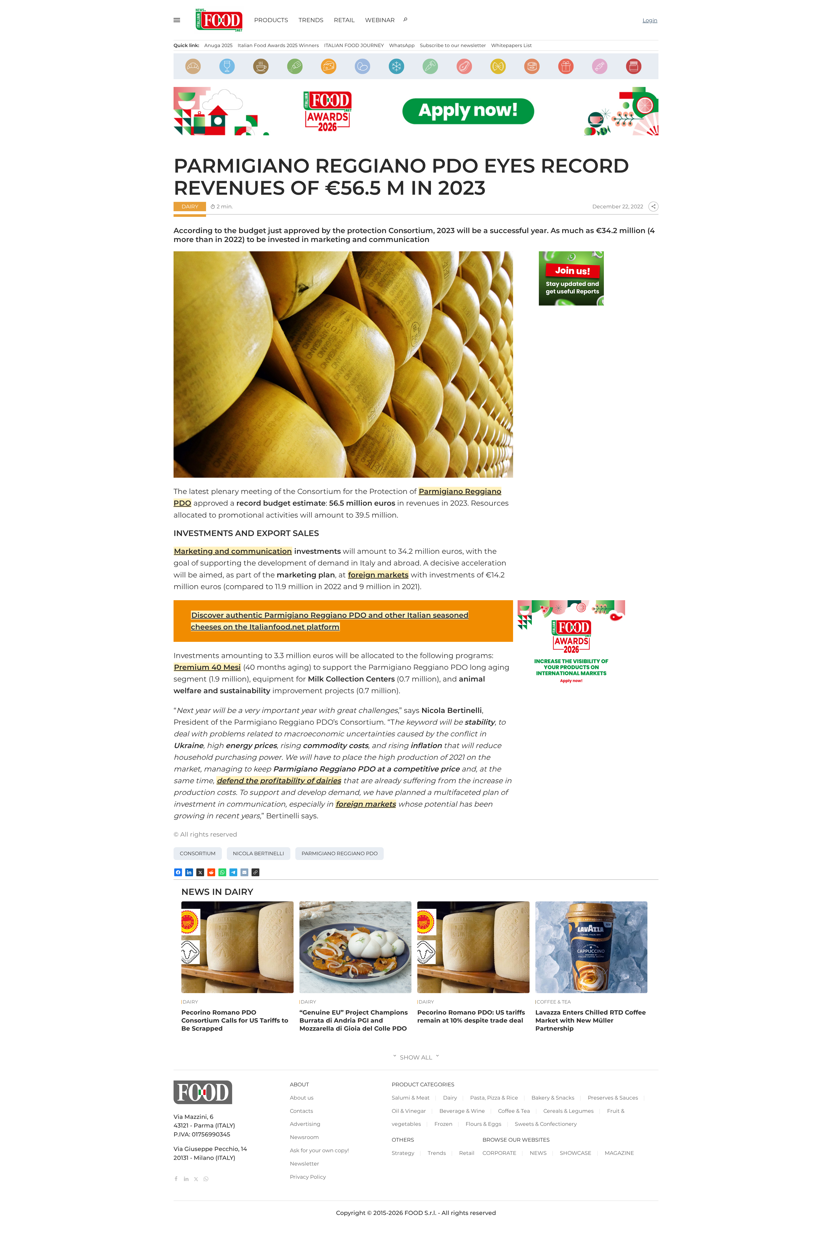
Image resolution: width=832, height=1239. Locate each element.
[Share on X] (200, 872)
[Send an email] (244, 872)
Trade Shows (55, 81)
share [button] (653, 206)
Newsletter (50, 169)
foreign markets (378, 574)
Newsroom (50, 158)
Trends (311, 20)
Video (44, 93)
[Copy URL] (255, 872)
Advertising (51, 147)
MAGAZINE (619, 1153)
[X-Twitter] (196, 1178)
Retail (344, 20)
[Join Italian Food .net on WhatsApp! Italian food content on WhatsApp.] (571, 278)
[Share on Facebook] (178, 872)
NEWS (538, 1153)
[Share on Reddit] (211, 872)
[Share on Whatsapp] (222, 872)
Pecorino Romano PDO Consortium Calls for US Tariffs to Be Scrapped (234, 1020)
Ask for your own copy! (319, 1150)
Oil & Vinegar (409, 1111)
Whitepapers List (511, 45)
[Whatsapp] (206, 1178)
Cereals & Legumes (568, 1111)
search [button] (405, 19)
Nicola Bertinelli (258, 853)
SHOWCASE (575, 1153)
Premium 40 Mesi (207, 667)
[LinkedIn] (187, 1178)
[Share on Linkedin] (189, 872)
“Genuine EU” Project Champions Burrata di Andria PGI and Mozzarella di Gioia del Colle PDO (353, 1020)
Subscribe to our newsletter (453, 45)
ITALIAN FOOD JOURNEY (354, 45)
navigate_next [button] (101, 59)
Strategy (403, 1153)
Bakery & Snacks (552, 1097)
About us (302, 1097)
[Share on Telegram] (233, 872)
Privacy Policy (53, 180)
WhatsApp (402, 45)
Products (271, 20)
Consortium (198, 853)
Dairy (190, 206)
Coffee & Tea (554, 1002)
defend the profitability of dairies (279, 780)
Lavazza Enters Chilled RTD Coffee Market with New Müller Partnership (590, 1020)
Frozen (443, 1124)
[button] (179, 20)
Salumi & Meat (411, 1097)
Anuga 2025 (218, 45)
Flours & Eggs (483, 1124)
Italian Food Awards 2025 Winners (278, 45)
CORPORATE (499, 1153)
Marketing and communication (233, 551)
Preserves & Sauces (613, 1097)
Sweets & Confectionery (546, 1124)
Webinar (380, 20)
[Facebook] (177, 1178)
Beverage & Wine (462, 1111)
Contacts (47, 136)
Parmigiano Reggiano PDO (340, 853)
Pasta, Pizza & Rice (494, 1097)
